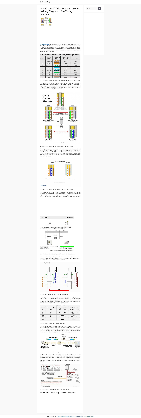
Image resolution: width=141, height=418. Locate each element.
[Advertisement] (60, 35)
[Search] (99, 8)
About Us (60, 416)
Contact (92, 416)
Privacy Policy (71, 416)
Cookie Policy (65, 416)
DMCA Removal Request (85, 416)
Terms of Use (77, 416)
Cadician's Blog (45, 2)
